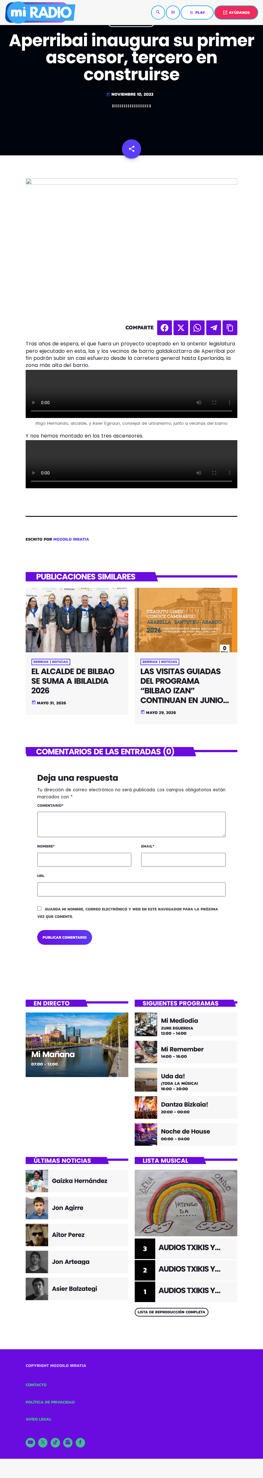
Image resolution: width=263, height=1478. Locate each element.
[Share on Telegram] (213, 327)
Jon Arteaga (70, 1261)
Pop (37, 1042)
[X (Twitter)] (43, 1443)
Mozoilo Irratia (71, 539)
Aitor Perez (68, 1234)
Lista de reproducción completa (171, 1312)
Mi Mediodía (179, 1021)
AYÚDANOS (236, 12)
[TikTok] (55, 1443)
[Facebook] (80, 1443)
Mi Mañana (53, 1054)
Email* (147, 846)
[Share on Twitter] (181, 327)
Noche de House (185, 1131)
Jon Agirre (67, 1208)
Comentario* (50, 805)
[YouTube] (30, 1443)
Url (41, 876)
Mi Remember (182, 1049)
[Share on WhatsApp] (197, 327)
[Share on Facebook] (164, 327)
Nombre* (46, 846)
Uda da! (173, 1076)
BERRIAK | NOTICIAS (51, 662)
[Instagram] (68, 1443)
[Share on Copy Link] (230, 327)
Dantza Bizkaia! (184, 1104)
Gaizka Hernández (79, 1181)
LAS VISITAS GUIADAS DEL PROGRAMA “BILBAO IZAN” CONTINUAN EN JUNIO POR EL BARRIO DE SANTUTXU (181, 695)
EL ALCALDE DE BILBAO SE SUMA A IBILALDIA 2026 (72, 681)
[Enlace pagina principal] (40, 12)
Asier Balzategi (74, 1288)
